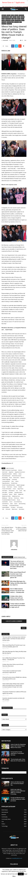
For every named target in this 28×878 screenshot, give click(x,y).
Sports (23, 20)
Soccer (13, 20)
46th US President (10, 468)
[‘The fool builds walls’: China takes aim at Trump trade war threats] (5, 761)
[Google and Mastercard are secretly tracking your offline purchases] (5, 799)
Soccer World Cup (18, 501)
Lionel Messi (5, 494)
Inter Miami (4, 490)
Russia (3, 20)
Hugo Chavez (20, 488)
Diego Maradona (5, 483)
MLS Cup (10, 498)
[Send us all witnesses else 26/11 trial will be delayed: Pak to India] (5, 783)
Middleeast (4, 498)
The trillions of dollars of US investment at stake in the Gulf (20, 529)
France (3, 18)
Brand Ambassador (6, 475)
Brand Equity (5, 477)
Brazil (12, 15)
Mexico (19, 18)
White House (14, 509)
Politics (22, 18)
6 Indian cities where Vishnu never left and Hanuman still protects (17, 598)
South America (17, 20)
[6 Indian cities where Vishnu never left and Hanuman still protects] (5, 598)
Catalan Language (6, 479)
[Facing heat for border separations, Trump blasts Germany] (5, 753)
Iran (12, 18)
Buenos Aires (16, 477)
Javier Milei (4, 492)
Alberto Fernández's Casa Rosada (9, 470)
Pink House (16, 498)
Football (22, 17)
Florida (15, 486)
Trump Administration (14, 505)
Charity (3, 592)
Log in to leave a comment (14, 621)
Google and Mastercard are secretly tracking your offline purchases (18, 799)
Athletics (8, 15)
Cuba (11, 17)
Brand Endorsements (16, 475)
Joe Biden (11, 492)
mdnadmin (5, 40)
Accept (20, 874)
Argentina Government (20, 472)
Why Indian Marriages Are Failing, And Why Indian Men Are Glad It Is (18, 583)
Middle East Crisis (16, 496)
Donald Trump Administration (8, 485)
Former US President (6, 488)
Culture (14, 17)
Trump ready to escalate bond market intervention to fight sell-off (17, 605)
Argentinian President (7, 473)
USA (20, 22)
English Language (20, 485)
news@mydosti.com (17, 858)
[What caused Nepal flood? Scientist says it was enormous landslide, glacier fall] (5, 574)
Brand (20, 473)
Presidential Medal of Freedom (8, 499)
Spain (11, 503)
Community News (5, 17)
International (8, 18)
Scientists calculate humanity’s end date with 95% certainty (13, 699)
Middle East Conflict (6, 496)
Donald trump (14, 483)
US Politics (16, 22)
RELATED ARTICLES (7, 557)
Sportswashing (22, 503)
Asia (3, 576)
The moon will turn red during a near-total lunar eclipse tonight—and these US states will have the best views (18, 564)
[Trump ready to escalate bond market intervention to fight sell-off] (5, 605)
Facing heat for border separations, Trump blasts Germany (17, 753)
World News (9, 23)
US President (20, 507)
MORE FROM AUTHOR (19, 557)
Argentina (8, 12)
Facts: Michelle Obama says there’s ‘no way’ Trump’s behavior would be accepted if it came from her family (8, 531)
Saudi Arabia (8, 20)
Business (16, 15)
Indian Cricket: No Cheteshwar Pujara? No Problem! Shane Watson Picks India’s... (18, 746)
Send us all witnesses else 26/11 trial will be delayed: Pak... (17, 783)
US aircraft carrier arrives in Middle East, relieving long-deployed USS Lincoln (14, 678)
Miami (15, 494)
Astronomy (4, 565)
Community (21, 15)
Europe (18, 17)
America (20, 470)
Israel (21, 490)
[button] (26, 9)
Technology (4, 22)
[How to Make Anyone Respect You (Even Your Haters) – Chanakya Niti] (5, 590)
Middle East (20, 494)
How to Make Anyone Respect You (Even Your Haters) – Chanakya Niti (17, 590)
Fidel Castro (9, 486)
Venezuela (4, 23)
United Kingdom (10, 22)
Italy (15, 18)
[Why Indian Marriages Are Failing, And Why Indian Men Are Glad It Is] (5, 583)
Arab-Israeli (4, 472)
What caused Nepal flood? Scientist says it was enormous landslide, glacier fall (13, 646)
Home (3, 12)
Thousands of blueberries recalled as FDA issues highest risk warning (14, 692)
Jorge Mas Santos (18, 492)
